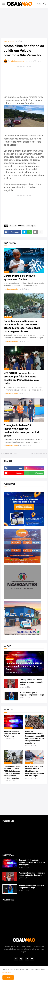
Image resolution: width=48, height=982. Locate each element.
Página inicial (9, 41)
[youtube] (32, 959)
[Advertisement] (24, 23)
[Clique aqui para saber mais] (24, 800)
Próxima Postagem (38, 453)
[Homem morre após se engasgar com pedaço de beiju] (11, 696)
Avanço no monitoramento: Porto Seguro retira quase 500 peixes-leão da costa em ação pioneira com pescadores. (34, 737)
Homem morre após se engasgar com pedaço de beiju (32, 694)
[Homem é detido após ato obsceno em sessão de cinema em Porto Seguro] (9, 863)
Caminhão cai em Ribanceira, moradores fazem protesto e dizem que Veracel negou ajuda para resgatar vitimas (22, 326)
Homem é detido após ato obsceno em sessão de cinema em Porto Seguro (32, 862)
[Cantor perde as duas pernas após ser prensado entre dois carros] (11, 683)
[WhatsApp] (29, 232)
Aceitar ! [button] (8, 977)
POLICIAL (21, 226)
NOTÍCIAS (19, 41)
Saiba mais (6, 972)
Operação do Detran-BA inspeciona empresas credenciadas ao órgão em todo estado (22, 430)
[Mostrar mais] (40, 232)
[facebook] (21, 959)
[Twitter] (24, 232)
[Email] (35, 232)
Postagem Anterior (10, 453)
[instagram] (27, 959)
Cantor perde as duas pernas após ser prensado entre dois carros (31, 682)
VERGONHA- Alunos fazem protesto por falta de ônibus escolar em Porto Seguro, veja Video (21, 378)
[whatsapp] (16, 959)
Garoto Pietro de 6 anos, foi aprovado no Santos (20, 277)
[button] (3, 4)
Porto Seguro (31, 226)
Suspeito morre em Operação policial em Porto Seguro (12, 733)
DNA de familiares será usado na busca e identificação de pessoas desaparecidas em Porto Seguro (34, 771)
